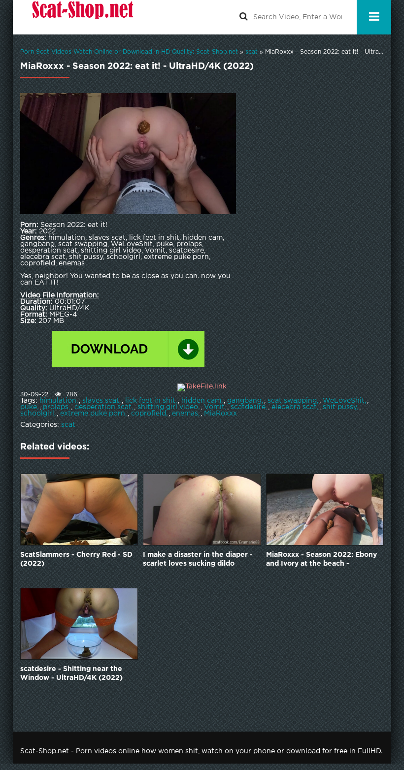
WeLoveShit (344, 401)
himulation (57, 401)
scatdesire (248, 407)
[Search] (243, 17)
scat (68, 425)
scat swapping (292, 401)
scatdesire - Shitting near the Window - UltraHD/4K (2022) (71, 673)
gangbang (244, 401)
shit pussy (340, 407)
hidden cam (201, 401)
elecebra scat (294, 407)
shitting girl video (167, 407)
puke (28, 407)
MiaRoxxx (220, 414)
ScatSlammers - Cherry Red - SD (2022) (76, 559)
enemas (185, 414)
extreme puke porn (92, 414)
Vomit (214, 407)
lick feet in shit (150, 401)
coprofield (148, 414)
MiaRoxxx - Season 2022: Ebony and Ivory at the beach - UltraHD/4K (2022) (321, 560)
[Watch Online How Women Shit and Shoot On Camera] (81, 17)
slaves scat (100, 401)
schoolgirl (37, 414)
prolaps (55, 407)
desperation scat (103, 407)
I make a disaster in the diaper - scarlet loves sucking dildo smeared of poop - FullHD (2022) (200, 560)
